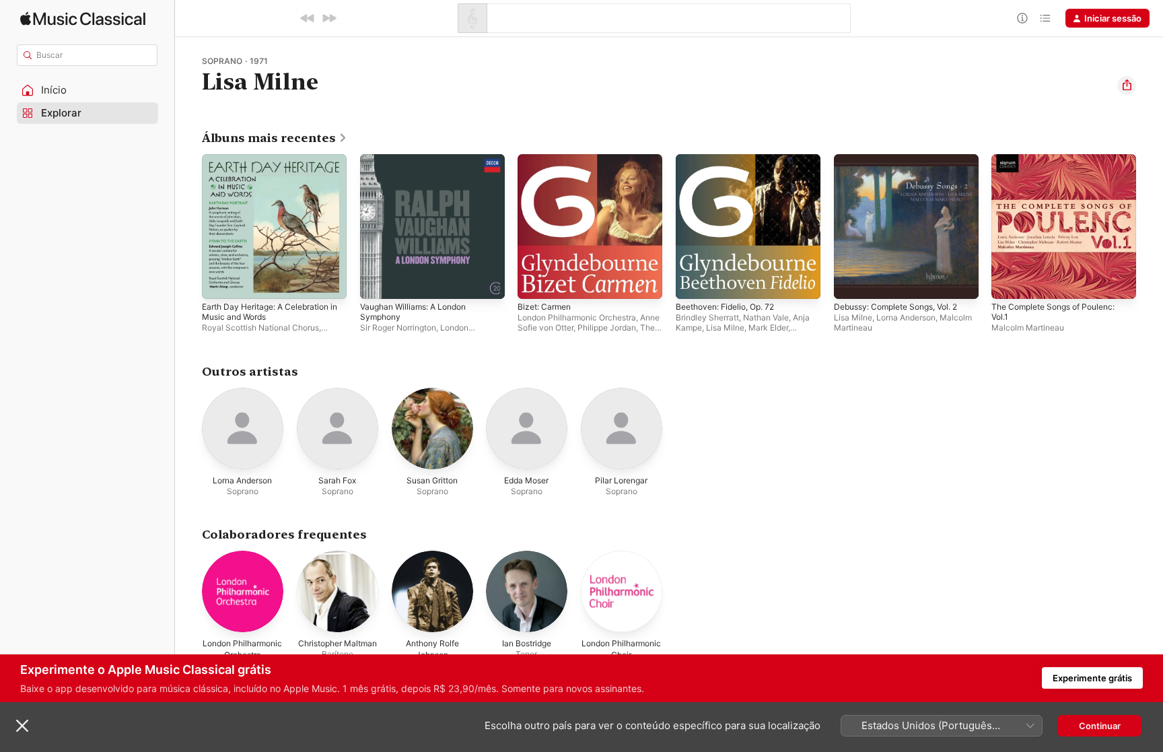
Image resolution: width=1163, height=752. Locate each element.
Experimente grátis (1092, 678)
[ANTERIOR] (307, 18)
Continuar (1100, 725)
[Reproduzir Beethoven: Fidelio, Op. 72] (692, 282)
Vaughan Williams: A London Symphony (419, 165)
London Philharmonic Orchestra (577, 317)
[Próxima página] (1149, 226)
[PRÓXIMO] (329, 18)
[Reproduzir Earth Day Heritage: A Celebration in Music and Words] (219, 282)
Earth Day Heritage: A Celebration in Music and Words (273, 165)
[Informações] (1022, 18)
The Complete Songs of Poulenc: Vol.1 (1060, 165)
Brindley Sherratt (707, 317)
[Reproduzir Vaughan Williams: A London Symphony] (377, 282)
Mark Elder (768, 327)
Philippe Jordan (606, 327)
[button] (87, 90)
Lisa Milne (725, 327)
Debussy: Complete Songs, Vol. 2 (904, 159)
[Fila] (1045, 18)
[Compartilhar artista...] (1126, 85)
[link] (274, 138)
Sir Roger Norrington (398, 327)
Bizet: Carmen (547, 159)
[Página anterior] (188, 226)
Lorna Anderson (906, 317)
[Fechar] (22, 726)
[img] (82, 18)
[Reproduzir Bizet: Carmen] (534, 282)
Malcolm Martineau (1027, 327)
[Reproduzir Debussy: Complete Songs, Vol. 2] (851, 282)
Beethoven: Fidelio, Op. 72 (731, 159)
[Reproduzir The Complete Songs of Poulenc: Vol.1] (1008, 282)
